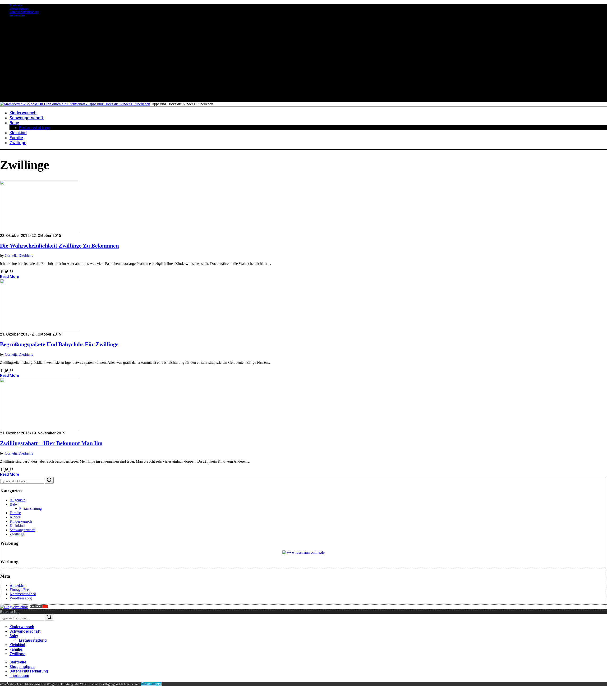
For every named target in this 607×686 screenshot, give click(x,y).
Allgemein (17, 500)
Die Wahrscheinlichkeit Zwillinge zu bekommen (59, 246)
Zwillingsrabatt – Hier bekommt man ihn (51, 443)
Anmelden (17, 585)
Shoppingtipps (19, 8)
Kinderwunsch (21, 521)
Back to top (10, 611)
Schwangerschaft (22, 530)
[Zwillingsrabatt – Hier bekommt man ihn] (39, 429)
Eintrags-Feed (20, 590)
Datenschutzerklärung (24, 12)
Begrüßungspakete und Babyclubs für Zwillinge (59, 344)
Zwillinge (17, 534)
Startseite (16, 5)
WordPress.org (21, 598)
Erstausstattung (30, 508)
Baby (14, 504)
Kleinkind (17, 526)
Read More (9, 276)
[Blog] (14, 607)
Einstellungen (151, 684)
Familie (15, 513)
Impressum (17, 15)
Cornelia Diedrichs (19, 255)
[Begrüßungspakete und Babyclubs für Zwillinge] (39, 330)
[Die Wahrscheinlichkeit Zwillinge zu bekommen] (39, 231)
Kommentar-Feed (23, 594)
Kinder (15, 517)
